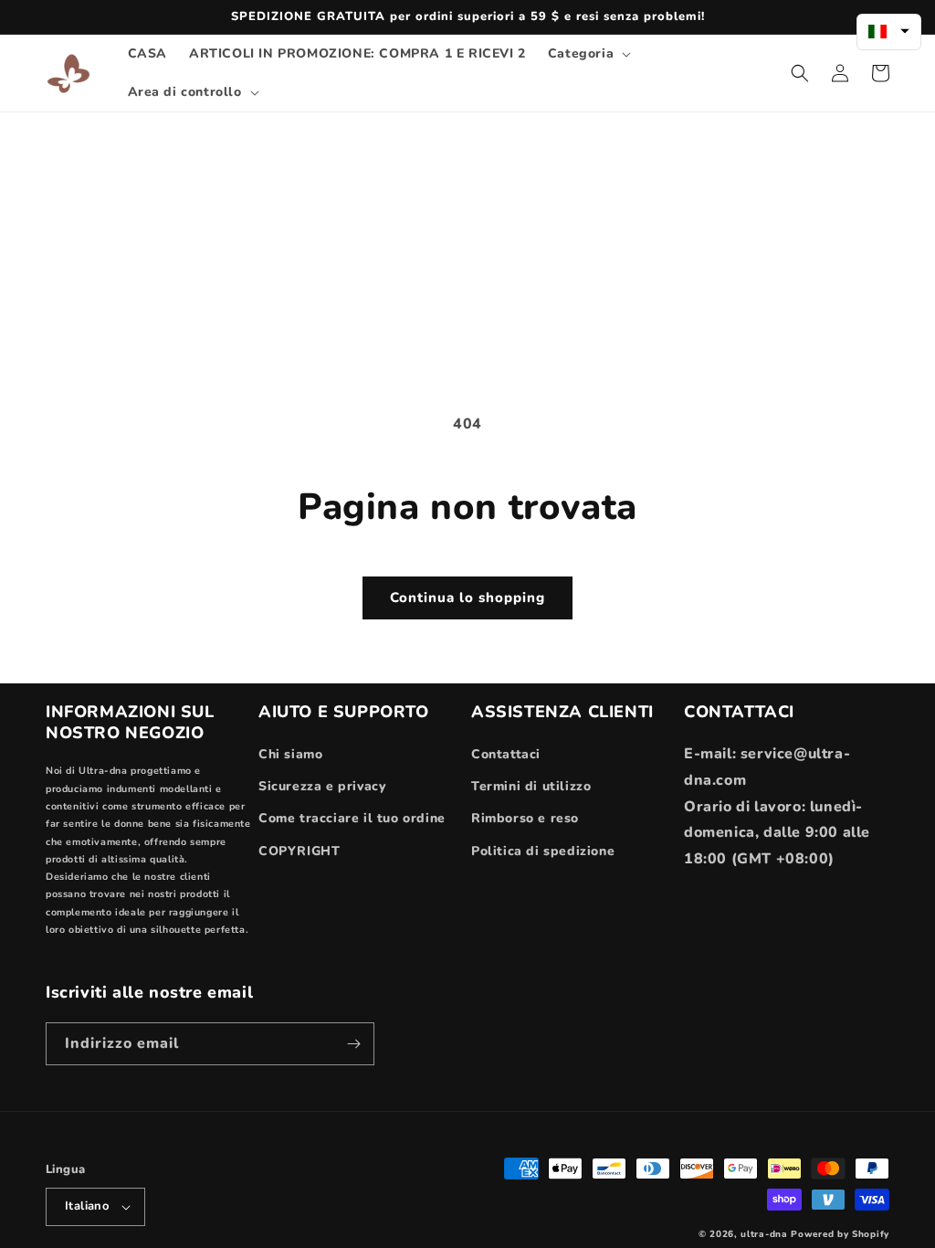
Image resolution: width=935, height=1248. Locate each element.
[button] (587, 54)
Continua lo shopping (467, 597)
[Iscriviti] (353, 1043)
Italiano (87, 1206)
